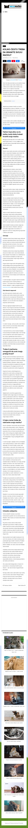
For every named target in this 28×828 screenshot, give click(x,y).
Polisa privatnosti (14, 823)
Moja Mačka (15, 57)
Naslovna (7, 823)
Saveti (4, 46)
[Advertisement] (14, 28)
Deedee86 (13, 80)
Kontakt (21, 823)
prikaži (13, 101)
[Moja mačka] (12, 7)
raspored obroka (7, 287)
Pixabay (20, 80)
